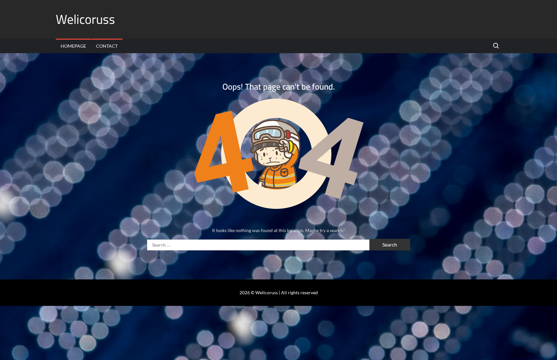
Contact (107, 46)
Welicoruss (85, 19)
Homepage (73, 46)
